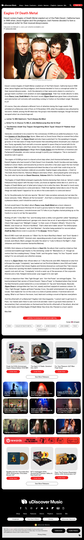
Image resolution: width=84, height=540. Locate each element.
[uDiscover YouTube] (42, 508)
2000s (9, 326)
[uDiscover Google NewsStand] (58, 508)
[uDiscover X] (26, 508)
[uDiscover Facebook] (20, 508)
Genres (46, 5)
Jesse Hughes (50, 326)
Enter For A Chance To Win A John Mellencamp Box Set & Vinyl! (33, 123)
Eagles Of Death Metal (23, 326)
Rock (75, 326)
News (27, 5)
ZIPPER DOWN (42, 330)
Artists (40, 5)
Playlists (53, 5)
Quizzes (60, 5)
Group (38, 326)
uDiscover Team (11, 28)
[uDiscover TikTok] (36, 508)
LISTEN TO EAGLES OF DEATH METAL (42, 318)
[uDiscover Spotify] (47, 508)
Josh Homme (64, 326)
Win (65, 5)
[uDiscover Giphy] (63, 508)
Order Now (13, 371)
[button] (17, 357)
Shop (21, 5)
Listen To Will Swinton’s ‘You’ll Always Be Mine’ (26, 119)
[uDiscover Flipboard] (52, 508)
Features (33, 5)
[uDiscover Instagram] (31, 508)
